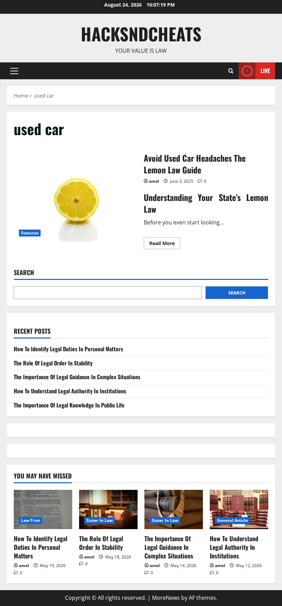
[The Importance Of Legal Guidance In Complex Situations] (173, 509)
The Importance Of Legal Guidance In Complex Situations (77, 377)
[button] (14, 70)
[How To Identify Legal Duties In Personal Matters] (43, 509)
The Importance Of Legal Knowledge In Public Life (69, 405)
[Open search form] (231, 71)
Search (24, 272)
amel (154, 181)
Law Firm (30, 520)
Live (265, 70)
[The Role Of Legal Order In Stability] (108, 509)
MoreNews (166, 598)
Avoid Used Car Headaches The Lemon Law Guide (76, 200)
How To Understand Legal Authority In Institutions (70, 391)
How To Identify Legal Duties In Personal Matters (68, 349)
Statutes (30, 233)
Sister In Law (99, 520)
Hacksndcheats (141, 33)
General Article (232, 520)
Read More (164, 244)
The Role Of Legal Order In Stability (53, 363)
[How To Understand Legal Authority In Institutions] (239, 509)
